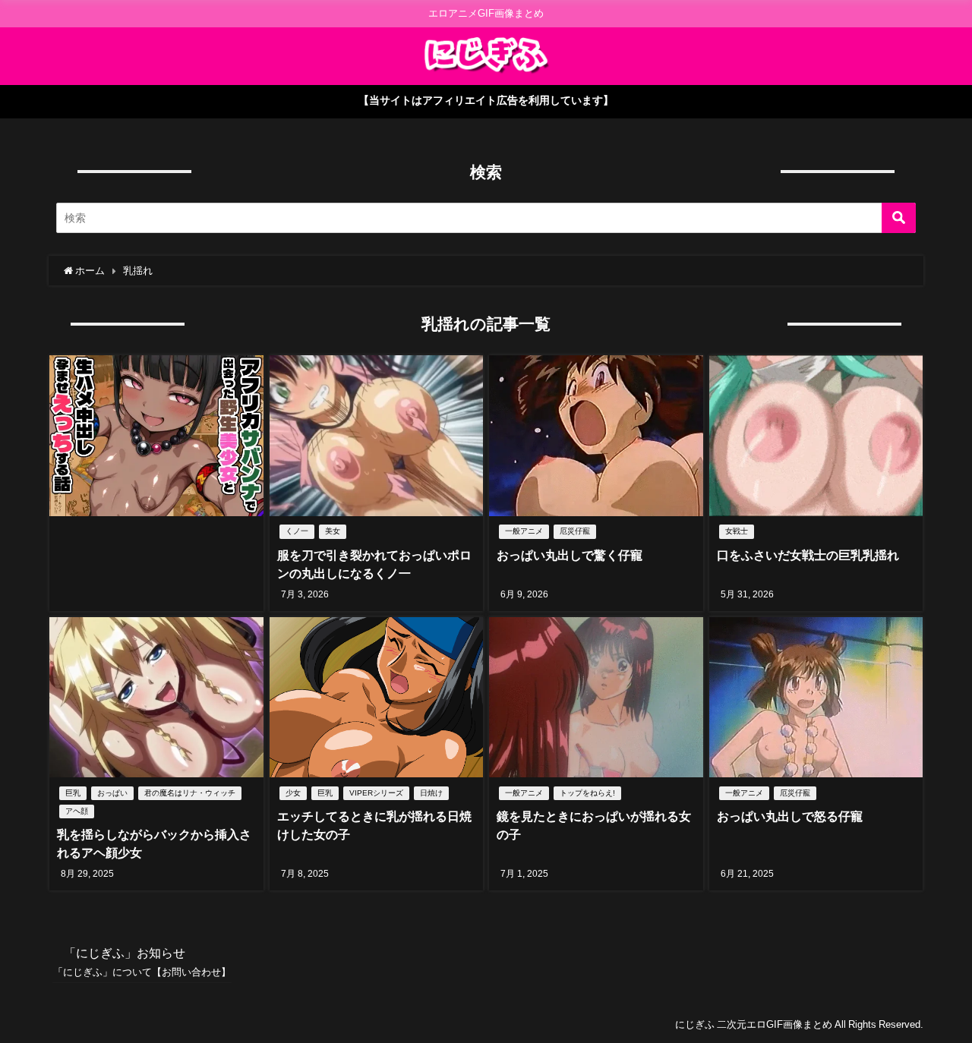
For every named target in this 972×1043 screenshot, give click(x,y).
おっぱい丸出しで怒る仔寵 (790, 816)
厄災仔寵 (575, 531)
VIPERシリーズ (376, 792)
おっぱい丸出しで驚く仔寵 (569, 555)
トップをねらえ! (587, 792)
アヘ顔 (76, 811)
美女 (332, 531)
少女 (293, 792)
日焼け (431, 792)
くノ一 (297, 531)
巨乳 (72, 792)
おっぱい (112, 792)
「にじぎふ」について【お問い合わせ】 (142, 972)
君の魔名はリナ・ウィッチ (189, 792)
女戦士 (736, 531)
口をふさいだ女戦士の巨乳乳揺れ (808, 555)
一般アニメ (524, 531)
